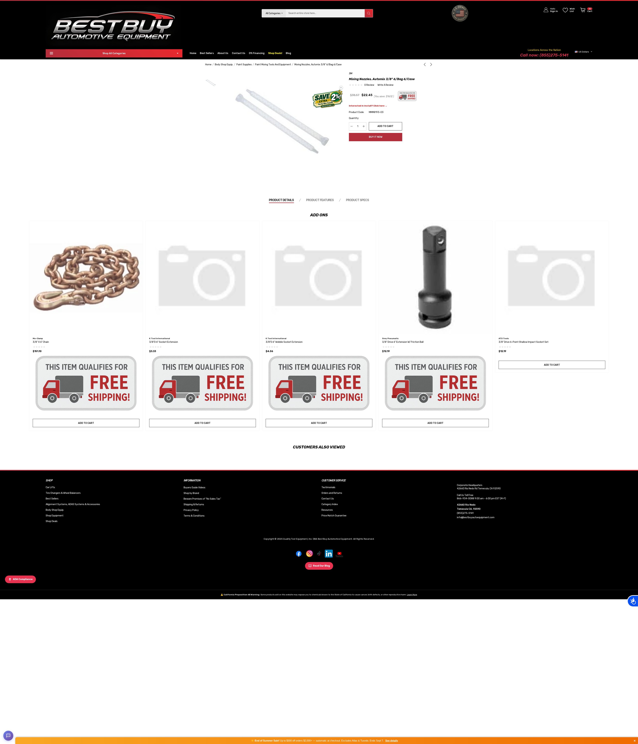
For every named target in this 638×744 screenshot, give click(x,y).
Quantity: (354, 118)
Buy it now (375, 137)
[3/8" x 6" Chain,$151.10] (86, 277)
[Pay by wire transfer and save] (327, 99)
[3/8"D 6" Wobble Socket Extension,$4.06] (319, 277)
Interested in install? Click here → (368, 105)
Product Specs (357, 200)
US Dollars (583, 52)
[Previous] (425, 64)
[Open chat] (8, 736)
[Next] (430, 64)
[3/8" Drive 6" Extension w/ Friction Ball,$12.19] (435, 277)
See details (391, 740)
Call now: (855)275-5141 (544, 55)
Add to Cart (385, 126)
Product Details (281, 200)
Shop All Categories (114, 53)
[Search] (369, 13)
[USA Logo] (460, 13)
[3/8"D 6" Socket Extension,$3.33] (202, 277)
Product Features (320, 200)
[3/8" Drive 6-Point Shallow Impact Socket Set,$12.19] (552, 277)
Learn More (412, 594)
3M (350, 73)
